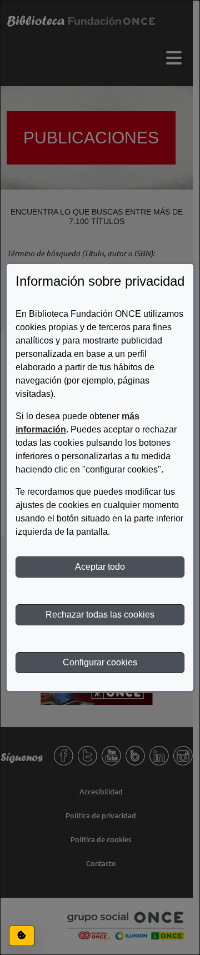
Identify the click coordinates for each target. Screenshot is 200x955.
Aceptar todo (100, 566)
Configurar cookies (100, 662)
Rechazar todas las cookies (100, 614)
